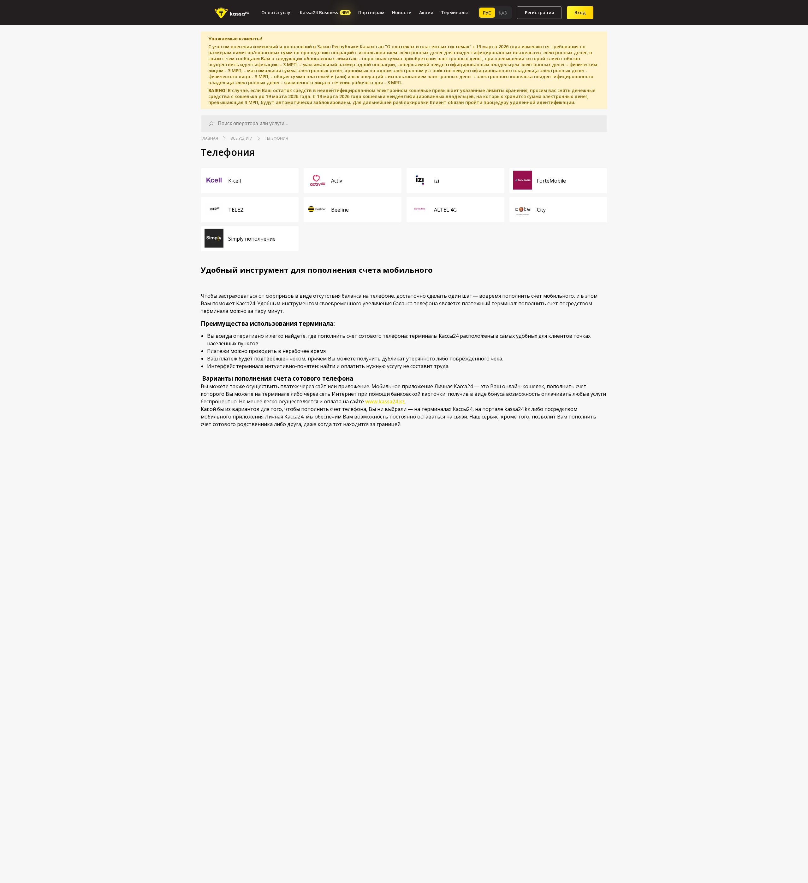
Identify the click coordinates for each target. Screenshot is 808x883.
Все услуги (241, 138)
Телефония (276, 138)
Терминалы (454, 12)
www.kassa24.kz (385, 401)
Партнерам (371, 12)
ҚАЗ (503, 13)
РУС (487, 13)
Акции (426, 12)
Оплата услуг (276, 12)
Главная (209, 138)
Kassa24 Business (324, 12)
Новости (402, 12)
